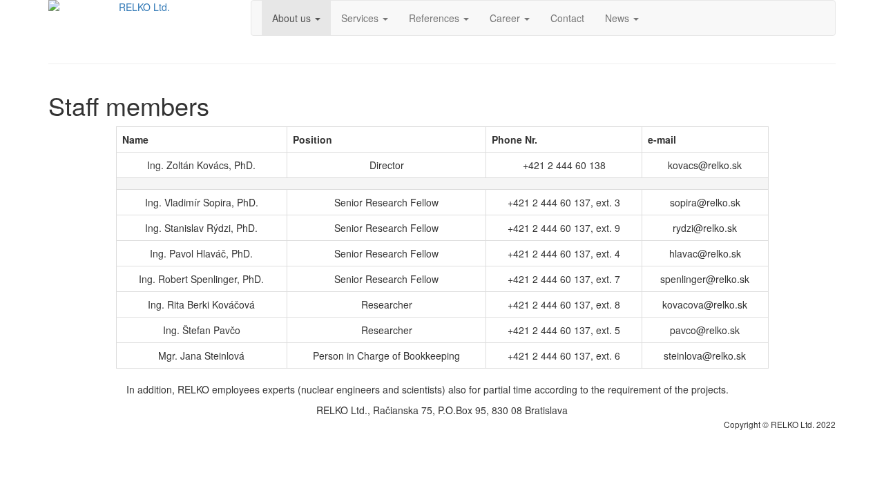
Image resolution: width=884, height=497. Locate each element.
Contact (567, 18)
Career (506, 18)
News (618, 18)
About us (293, 18)
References (435, 18)
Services (361, 18)
